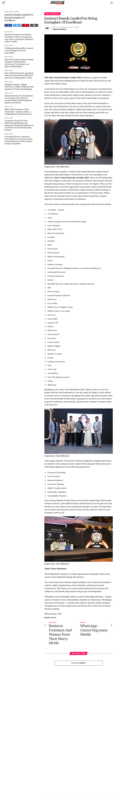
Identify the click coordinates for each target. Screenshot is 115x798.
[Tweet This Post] (17, 25)
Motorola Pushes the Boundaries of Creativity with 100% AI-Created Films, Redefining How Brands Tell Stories (18, 99)
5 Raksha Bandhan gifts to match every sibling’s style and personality (18, 50)
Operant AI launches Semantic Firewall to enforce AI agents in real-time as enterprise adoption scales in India (18, 38)
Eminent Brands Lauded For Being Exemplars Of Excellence (18, 17)
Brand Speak (8, 12)
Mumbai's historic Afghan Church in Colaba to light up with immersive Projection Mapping (18, 86)
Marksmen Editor (59, 29)
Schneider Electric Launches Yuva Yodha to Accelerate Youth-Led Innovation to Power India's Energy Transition (18, 140)
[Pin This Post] (25, 25)
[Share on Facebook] (8, 25)
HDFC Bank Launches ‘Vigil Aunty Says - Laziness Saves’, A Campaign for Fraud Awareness (18, 111)
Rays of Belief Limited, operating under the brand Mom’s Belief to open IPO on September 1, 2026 (18, 75)
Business (16, 12)
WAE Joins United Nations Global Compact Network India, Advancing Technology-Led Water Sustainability (18, 63)
